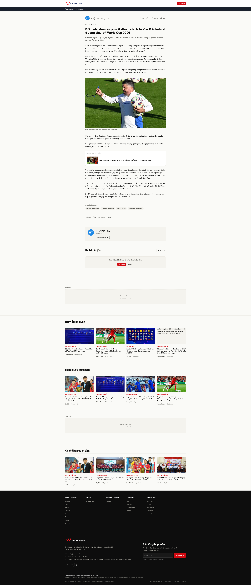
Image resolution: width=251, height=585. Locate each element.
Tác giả (129, 510)
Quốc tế (93, 25)
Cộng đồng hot (131, 507)
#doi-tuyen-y (121, 208)
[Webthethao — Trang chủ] (74, 3)
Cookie (184, 581)
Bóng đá (87, 25)
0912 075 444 (72, 556)
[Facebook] (67, 565)
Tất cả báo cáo (90, 501)
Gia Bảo (128, 356)
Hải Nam (67, 485)
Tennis (67, 507)
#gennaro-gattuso (135, 208)
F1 (65, 517)
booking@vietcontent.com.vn (76, 554)
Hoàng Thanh (69, 354)
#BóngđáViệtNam (70, 394)
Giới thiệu (149, 501)
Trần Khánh (129, 483)
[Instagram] (76, 565)
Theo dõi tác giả (103, 237)
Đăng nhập (182, 3)
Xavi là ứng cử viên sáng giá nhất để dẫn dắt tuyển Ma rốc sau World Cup (125, 160)
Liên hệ (149, 504)
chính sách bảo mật (159, 559)
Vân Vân (159, 483)
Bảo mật (149, 514)
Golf (66, 514)
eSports (67, 520)
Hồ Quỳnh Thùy (95, 19)
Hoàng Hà (129, 402)
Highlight (129, 504)
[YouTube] (72, 565)
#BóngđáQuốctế (70, 346)
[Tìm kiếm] (170, 3)
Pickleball (67, 510)
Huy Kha (98, 483)
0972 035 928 (83, 556)
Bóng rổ (67, 504)
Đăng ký (130, 264)
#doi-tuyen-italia (108, 208)
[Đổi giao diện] (175, 3)
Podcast (108, 501)
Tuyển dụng (150, 507)
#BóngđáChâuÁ (131, 394)
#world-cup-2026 (92, 208)
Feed (128, 501)
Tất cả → (80, 9)
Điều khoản (150, 510)
